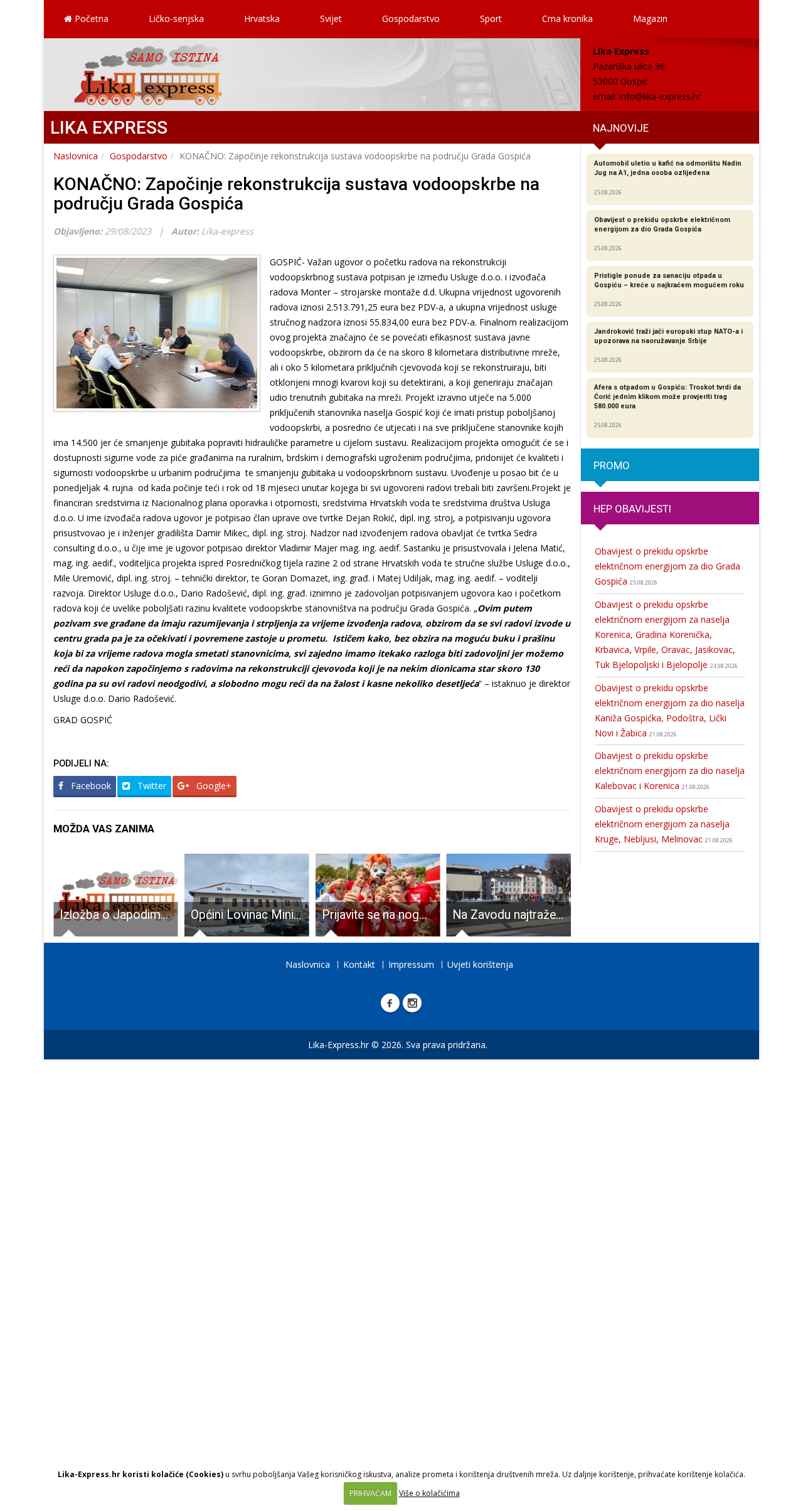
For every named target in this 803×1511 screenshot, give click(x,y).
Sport (491, 18)
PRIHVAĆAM (370, 1493)
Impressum (411, 964)
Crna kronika (567, 18)
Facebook (89, 786)
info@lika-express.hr (660, 96)
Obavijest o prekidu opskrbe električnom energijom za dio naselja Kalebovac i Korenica (670, 771)
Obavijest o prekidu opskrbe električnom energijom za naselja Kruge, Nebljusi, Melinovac (664, 824)
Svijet (331, 18)
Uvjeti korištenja (480, 964)
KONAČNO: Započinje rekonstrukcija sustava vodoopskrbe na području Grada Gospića (296, 194)
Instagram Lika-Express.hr (412, 1003)
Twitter (150, 786)
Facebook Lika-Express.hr (390, 1003)
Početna (90, 18)
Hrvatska (262, 18)
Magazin (650, 18)
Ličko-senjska (176, 18)
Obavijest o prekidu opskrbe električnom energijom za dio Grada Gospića (667, 566)
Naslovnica (75, 156)
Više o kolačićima (429, 1493)
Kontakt (359, 964)
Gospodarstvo (411, 18)
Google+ (212, 786)
